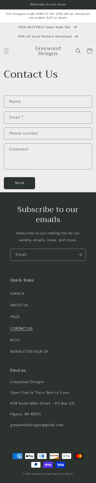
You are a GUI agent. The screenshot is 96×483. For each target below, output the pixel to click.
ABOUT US (19, 305)
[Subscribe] (80, 255)
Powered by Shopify (62, 474)
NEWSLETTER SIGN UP (29, 352)
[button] (6, 51)
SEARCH (17, 294)
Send (19, 183)
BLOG (15, 340)
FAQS (14, 317)
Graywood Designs (41, 474)
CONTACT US (21, 329)
